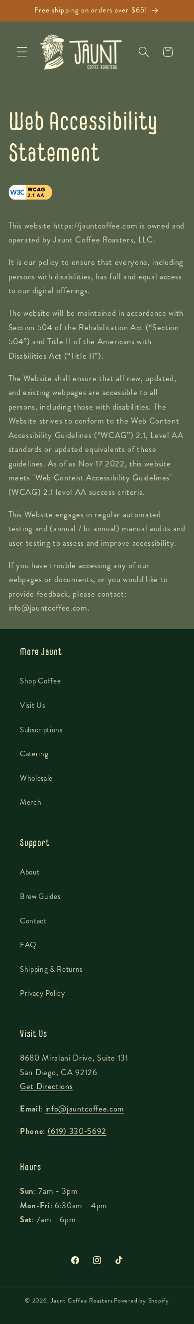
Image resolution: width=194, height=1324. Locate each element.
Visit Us (32, 705)
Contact (33, 920)
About (29, 872)
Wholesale (36, 778)
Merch (30, 802)
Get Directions (46, 1086)
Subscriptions (41, 729)
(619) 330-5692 (77, 1131)
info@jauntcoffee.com (84, 1108)
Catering (34, 753)
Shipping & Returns (51, 969)
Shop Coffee (40, 680)
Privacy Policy (42, 993)
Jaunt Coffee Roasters (81, 1300)
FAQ (28, 944)
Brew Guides (40, 896)
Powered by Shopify (141, 1300)
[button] (22, 52)
